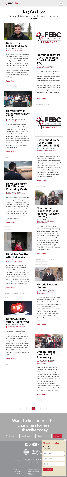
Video (44, 263)
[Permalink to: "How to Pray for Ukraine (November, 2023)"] (18, 99)
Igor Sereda (39, 104)
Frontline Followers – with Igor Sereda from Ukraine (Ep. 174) (48, 59)
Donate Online (31, 467)
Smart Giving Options (33, 469)
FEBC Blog (10, 50)
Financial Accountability (31, 473)
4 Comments (20, 261)
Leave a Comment (51, 150)
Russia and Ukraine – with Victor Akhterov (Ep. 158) (48, 142)
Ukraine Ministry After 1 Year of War (17, 320)
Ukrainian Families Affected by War (17, 256)
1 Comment (49, 68)
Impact (16, 469)
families (7, 293)
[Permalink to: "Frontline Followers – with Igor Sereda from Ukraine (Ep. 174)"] (49, 37)
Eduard (7, 87)
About (15, 467)
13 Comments (42, 223)
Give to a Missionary (33, 471)
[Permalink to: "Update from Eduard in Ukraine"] (18, 31)
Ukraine (15, 87)
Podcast (40, 68)
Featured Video (42, 221)
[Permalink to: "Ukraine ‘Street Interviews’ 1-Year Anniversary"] (49, 341)
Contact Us (17, 473)
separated (16, 293)
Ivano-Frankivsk (40, 259)
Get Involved (17, 471)
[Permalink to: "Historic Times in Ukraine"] (49, 274)
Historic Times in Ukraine (47, 286)
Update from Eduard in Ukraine (17, 44)
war (6, 297)
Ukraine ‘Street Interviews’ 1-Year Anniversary (48, 354)
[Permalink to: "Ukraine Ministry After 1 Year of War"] (18, 308)
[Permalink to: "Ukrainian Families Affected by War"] (18, 241)
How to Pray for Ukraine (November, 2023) (18, 113)
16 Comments (20, 194)
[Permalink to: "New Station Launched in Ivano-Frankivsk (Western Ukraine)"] (49, 197)
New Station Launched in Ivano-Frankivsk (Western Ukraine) (48, 212)
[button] (61, 3)
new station (51, 259)
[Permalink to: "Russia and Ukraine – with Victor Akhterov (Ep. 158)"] (49, 122)
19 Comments (20, 121)
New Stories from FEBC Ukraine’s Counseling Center (17, 186)
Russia (38, 186)
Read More (11, 81)
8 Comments (42, 363)
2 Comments (11, 328)
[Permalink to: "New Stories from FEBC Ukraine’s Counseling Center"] (18, 170)
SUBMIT (57, 436)
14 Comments (20, 50)
